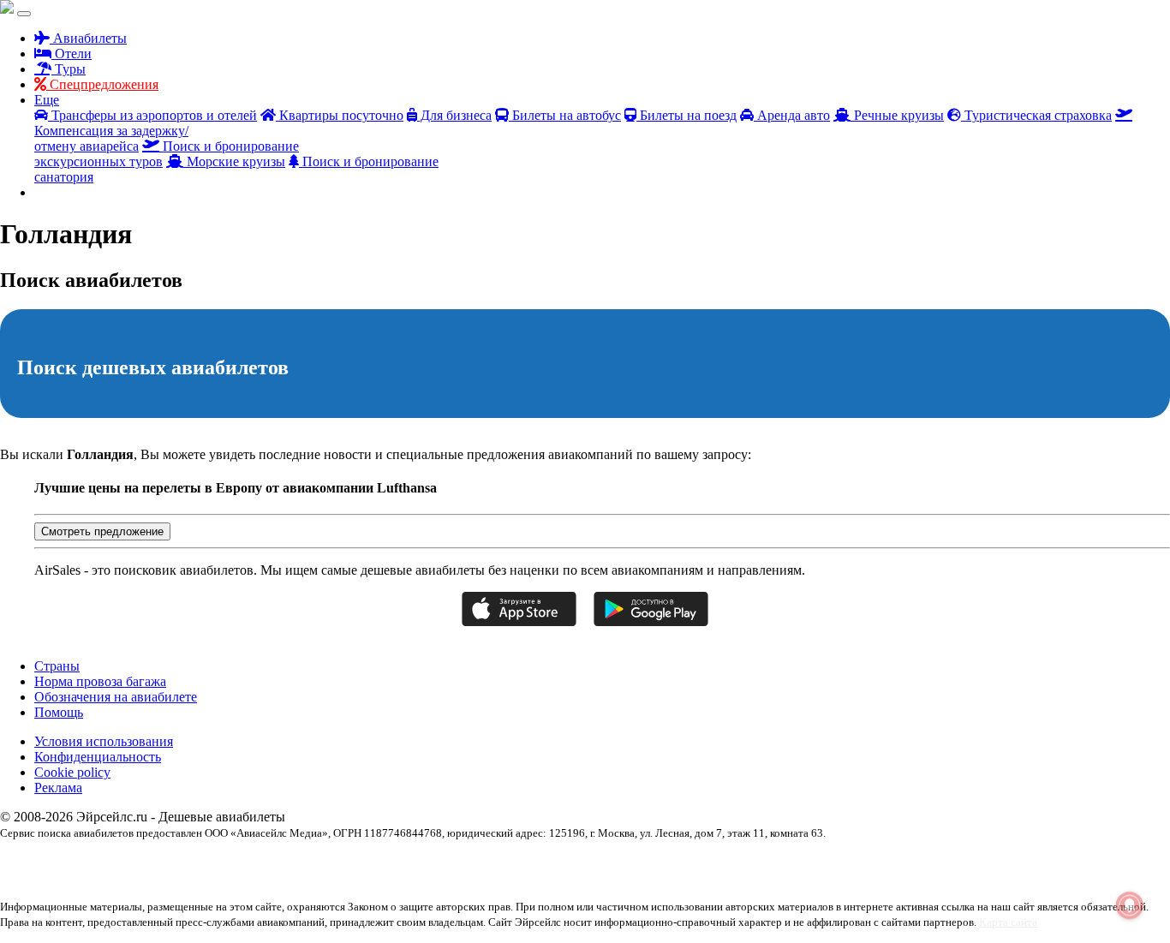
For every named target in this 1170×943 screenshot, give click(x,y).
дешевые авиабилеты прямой (1047, 862)
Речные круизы (897, 115)
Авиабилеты (88, 38)
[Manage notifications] (1129, 905)
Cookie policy (72, 772)
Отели (71, 53)
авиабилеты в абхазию (161, 862)
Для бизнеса (454, 115)
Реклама (58, 787)
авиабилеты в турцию (348, 862)
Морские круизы (234, 161)
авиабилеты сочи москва (703, 862)
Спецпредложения (102, 84)
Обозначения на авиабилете (115, 696)
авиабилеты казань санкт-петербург (572, 862)
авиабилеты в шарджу (445, 862)
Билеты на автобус (565, 115)
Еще (46, 100)
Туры (68, 69)
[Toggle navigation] (24, 13)
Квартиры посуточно (339, 115)
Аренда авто (792, 115)
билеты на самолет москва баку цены (902, 862)
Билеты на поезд (686, 115)
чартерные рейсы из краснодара (161, 878)
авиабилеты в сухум (255, 862)
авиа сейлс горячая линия (55, 862)
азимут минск (789, 862)
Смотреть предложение (102, 531)
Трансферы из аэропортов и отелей (152, 115)
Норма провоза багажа (100, 681)
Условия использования (103, 741)
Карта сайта (1008, 922)
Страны (57, 666)
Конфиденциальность (97, 756)
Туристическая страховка (1036, 115)
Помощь (58, 712)
